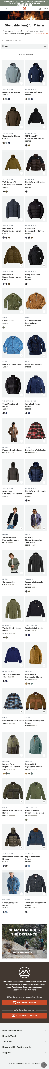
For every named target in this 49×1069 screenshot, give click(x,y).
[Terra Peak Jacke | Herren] (3, 413)
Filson (27, 447)
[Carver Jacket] (3, 327)
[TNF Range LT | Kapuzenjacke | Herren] (26, 145)
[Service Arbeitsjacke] (26, 635)
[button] (24, 46)
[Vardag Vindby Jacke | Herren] (26, 591)
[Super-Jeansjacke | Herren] (26, 866)
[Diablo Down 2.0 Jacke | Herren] (26, 191)
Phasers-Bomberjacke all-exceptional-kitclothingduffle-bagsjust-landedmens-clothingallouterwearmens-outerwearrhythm (13, 431)
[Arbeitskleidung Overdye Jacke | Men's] (26, 819)
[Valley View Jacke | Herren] (26, 284)
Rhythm (5, 447)
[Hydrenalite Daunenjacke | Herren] (3, 237)
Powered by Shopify (32, 1063)
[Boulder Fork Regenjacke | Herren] (26, 683)
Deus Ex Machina (31, 625)
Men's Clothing (15, 40)
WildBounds (20, 1063)
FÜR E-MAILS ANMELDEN (26, 1003)
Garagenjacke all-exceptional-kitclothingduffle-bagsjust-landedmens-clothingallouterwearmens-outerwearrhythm (13, 563)
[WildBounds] (24, 8)
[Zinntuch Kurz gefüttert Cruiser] (26, 912)
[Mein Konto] (40, 9)
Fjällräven (29, 579)
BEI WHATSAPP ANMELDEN (26, 1016)
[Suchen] (6, 9)
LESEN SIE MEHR (41, 34)
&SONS (4, 318)
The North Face (7, 89)
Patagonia (28, 671)
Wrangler (29, 854)
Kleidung (5, 40)
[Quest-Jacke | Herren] (3, 99)
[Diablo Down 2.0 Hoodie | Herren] (26, 500)
